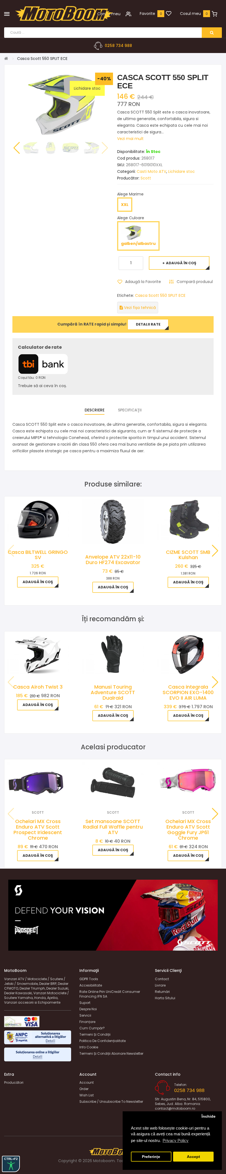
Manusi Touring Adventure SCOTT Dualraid (113, 692)
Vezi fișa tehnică (139, 307)
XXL (124, 204)
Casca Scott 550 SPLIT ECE (160, 295)
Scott (146, 178)
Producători (13, 1082)
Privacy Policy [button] (176, 1140)
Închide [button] (208, 1116)
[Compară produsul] (45, 795)
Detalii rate (148, 324)
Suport (84, 1002)
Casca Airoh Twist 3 (38, 686)
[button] (16, 148)
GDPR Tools (88, 979)
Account (86, 1082)
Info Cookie (88, 1047)
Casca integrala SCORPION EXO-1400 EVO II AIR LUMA (188, 692)
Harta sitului (165, 998)
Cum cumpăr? (92, 1028)
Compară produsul (195, 281)
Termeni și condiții (95, 1034)
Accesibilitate (90, 985)
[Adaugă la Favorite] (30, 795)
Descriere (94, 410)
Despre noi (88, 1009)
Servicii (85, 1015)
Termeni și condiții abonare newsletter (111, 1053)
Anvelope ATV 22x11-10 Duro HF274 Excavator (113, 559)
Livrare (160, 985)
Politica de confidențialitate (102, 1040)
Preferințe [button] (151, 1157)
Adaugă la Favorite (143, 281)
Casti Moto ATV (151, 171)
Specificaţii (130, 410)
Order (83, 1088)
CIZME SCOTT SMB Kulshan (188, 555)
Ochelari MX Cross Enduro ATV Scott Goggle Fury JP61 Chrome (188, 829)
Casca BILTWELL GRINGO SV (38, 555)
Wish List (86, 1095)
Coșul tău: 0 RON (31, 377)
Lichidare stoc (181, 171)
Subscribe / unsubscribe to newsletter (111, 1101)
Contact (162, 979)
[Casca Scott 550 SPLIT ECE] (31, 147)
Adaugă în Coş (181, 263)
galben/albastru (138, 243)
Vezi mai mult (130, 138)
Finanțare (87, 1021)
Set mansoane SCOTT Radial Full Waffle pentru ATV (113, 827)
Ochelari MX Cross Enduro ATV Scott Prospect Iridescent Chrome (38, 829)
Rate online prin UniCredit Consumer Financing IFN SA (109, 994)
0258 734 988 (118, 45)
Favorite (147, 13)
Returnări (162, 991)
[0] (169, 14)
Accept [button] (193, 1157)
